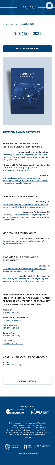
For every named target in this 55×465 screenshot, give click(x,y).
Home (5, 24)
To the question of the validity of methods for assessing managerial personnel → (24, 269)
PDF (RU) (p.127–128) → (13, 364)
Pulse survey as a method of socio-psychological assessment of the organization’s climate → (25, 279)
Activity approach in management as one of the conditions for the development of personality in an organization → (25, 157)
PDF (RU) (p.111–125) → (13, 343)
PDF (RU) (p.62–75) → (12, 312)
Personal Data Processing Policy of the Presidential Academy (27, 436)
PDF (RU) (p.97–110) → (12, 335)
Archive (14, 24)
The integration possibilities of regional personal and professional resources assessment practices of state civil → (26, 217)
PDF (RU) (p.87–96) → (12, 328)
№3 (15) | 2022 (27, 24)
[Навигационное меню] (49, 5)
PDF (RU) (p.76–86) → (12, 320)
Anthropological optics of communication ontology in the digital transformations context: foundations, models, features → (25, 180)
